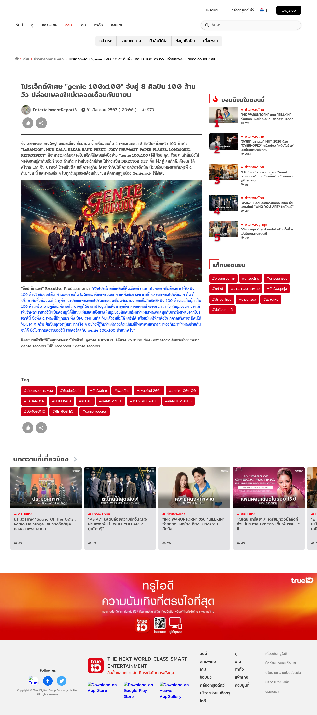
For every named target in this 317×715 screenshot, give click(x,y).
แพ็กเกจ (241, 677)
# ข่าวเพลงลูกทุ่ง (254, 224)
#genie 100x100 (182, 390)
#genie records (94, 411)
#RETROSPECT (63, 411)
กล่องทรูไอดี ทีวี (242, 10)
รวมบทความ (131, 41)
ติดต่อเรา (272, 691)
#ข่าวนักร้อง (247, 299)
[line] (34, 681)
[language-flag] (262, 10)
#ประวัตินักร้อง (276, 278)
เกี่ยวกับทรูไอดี (276, 653)
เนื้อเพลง (210, 41)
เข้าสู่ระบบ (289, 10)
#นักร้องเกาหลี (222, 309)
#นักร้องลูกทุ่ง (277, 288)
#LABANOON (34, 401)
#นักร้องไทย (98, 390)
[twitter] (62, 681)
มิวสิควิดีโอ (158, 41)
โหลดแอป (213, 10)
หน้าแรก (105, 41)
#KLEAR (85, 401)
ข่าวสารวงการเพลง (49, 59)
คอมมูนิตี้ (242, 685)
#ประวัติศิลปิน (221, 299)
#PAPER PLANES (178, 401)
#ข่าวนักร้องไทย (71, 390)
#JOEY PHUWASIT (144, 401)
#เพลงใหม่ (121, 390)
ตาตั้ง (98, 25)
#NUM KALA (61, 401)
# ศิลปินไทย (23, 514)
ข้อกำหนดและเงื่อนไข (280, 663)
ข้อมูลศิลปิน (185, 41)
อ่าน (68, 25)
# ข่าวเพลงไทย (252, 109)
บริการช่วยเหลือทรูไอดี (215, 697)
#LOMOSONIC (34, 411)
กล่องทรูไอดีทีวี (212, 685)
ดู (32, 25)
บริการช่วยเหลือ (277, 682)
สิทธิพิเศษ (49, 25)
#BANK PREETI (110, 401)
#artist (217, 288)
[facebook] (48, 681)
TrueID (31, 10)
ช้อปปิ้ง (206, 677)
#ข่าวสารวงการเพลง (38, 390)
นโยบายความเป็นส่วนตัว (283, 672)
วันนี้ (19, 25)
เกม (83, 25)
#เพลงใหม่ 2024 (149, 390)
